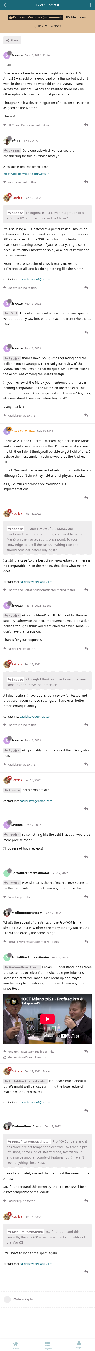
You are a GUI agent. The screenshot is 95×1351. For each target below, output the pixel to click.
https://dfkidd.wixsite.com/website (26, 174)
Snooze (14, 151)
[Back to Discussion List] (4, 5)
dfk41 (13, 313)
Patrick (14, 358)
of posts (46, 5)
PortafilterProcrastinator (28, 1081)
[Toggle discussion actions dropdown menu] (90, 5)
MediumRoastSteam (24, 967)
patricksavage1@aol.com (35, 279)
